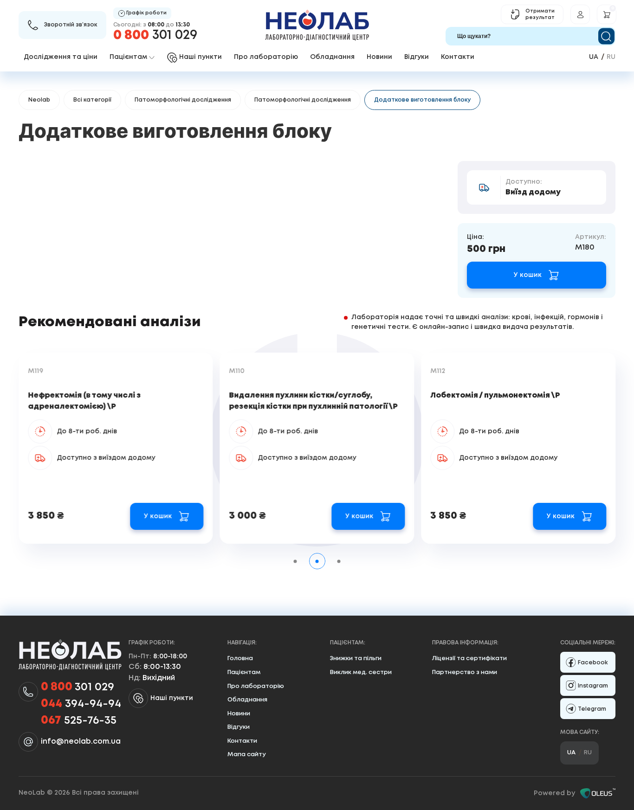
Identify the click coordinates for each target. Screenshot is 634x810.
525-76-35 (78, 721)
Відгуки (416, 57)
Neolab (39, 100)
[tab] (295, 561)
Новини (379, 57)
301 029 (155, 35)
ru (611, 57)
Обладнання (332, 57)
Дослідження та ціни (60, 57)
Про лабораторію (266, 57)
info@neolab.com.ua (81, 741)
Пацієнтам (243, 672)
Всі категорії (92, 100)
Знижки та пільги (356, 658)
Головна (240, 658)
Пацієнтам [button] (128, 57)
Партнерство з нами (464, 672)
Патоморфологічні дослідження (183, 100)
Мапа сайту (246, 754)
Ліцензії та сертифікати (469, 658)
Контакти (457, 57)
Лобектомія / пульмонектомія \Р (495, 395)
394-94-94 (81, 704)
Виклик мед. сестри (361, 672)
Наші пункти (171, 698)
